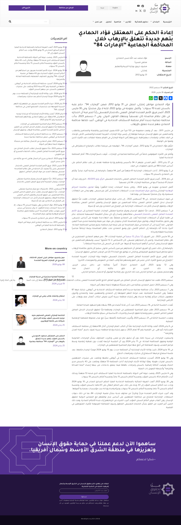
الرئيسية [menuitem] (167, 22)
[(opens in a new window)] (143, 6)
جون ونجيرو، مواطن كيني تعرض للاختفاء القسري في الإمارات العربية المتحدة (47, 259)
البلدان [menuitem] (157, 23)
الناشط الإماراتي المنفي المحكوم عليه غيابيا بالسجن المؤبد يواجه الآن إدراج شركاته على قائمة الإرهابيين (48, 318)
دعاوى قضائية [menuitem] (141, 22)
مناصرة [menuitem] (117, 22)
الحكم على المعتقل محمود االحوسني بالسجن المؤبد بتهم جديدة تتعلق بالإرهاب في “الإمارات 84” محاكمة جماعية (47, 339)
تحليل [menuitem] (109, 22)
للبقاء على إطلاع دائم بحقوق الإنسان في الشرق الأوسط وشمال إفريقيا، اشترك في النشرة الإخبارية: (84, 485)
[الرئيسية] (161, 9)
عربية (102, 8)
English (115, 8)
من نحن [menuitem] (100, 23)
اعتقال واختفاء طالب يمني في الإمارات (48, 296)
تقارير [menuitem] (130, 23)
